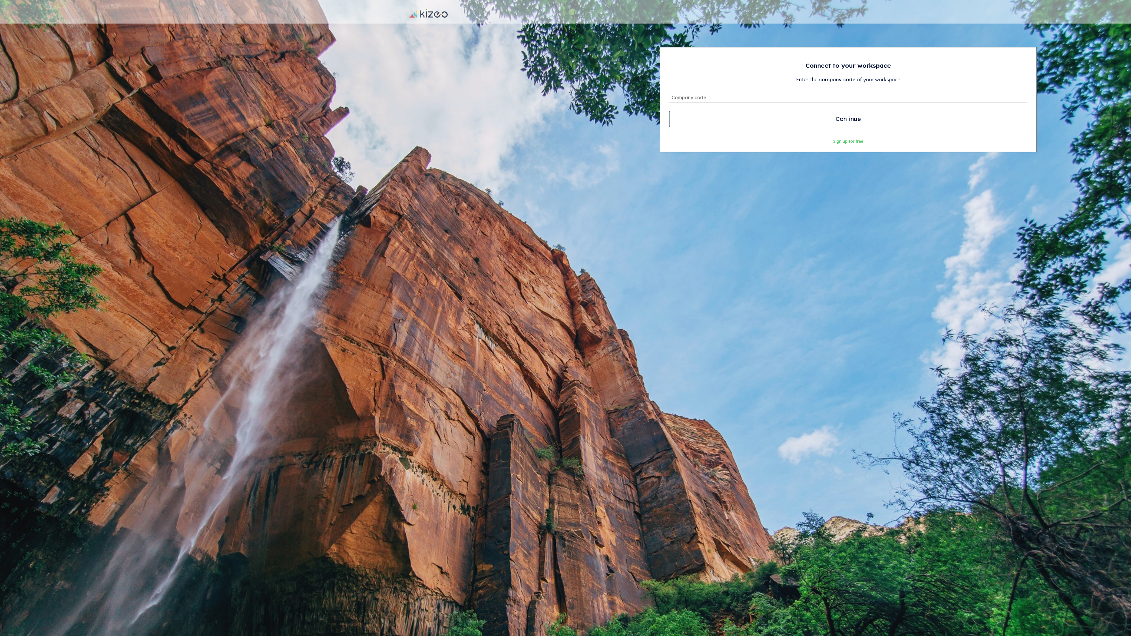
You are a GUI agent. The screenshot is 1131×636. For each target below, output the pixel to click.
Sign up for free (848, 141)
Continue (848, 118)
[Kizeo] (428, 12)
